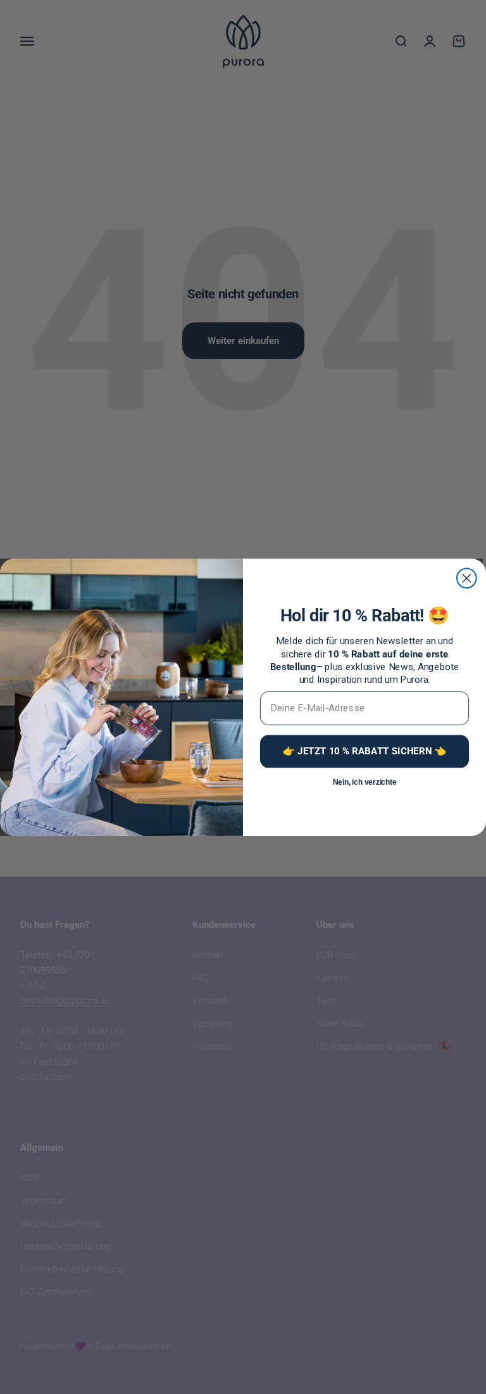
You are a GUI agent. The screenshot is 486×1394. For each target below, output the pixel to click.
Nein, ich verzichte (365, 782)
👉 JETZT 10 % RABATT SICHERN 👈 (364, 750)
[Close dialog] (467, 578)
